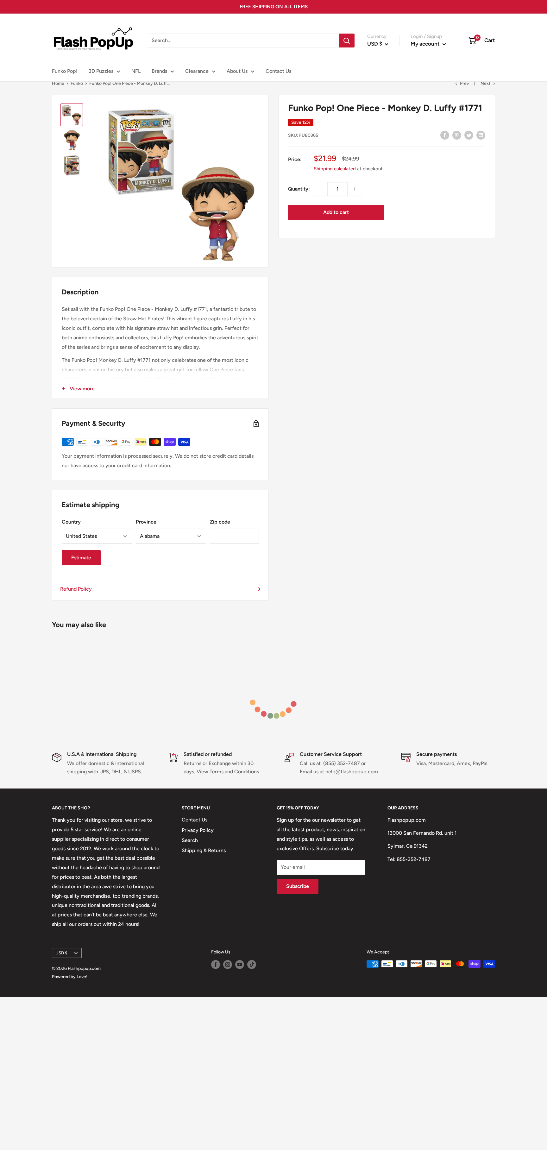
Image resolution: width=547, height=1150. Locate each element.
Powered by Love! (69, 976)
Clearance (197, 71)
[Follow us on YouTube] (239, 964)
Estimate (81, 558)
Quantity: (299, 189)
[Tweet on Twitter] (468, 135)
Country (71, 522)
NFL (136, 71)
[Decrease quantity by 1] (320, 189)
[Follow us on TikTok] (251, 964)
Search (190, 840)
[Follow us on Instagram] (227, 964)
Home (58, 83)
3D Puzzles (101, 71)
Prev (464, 83)
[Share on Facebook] (444, 135)
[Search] (347, 40)
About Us (237, 71)
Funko (77, 83)
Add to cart (336, 212)
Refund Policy (76, 589)
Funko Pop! (65, 71)
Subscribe (297, 886)
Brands (159, 71)
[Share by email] (480, 135)
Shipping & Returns (204, 850)
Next (485, 83)
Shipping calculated (335, 169)
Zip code (220, 522)
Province (146, 522)
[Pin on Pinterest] (456, 135)
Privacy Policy (198, 830)
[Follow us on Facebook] (215, 964)
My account (426, 44)
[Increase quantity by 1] (354, 189)
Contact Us (278, 71)
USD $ (61, 952)
